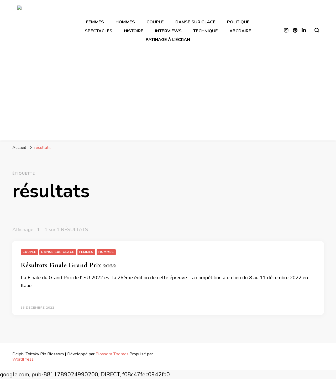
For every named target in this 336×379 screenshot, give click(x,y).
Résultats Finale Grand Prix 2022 (68, 265)
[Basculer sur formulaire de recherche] (316, 30)
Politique (238, 22)
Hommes (125, 22)
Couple (155, 22)
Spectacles (98, 31)
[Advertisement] (168, 97)
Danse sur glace (195, 22)
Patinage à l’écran (168, 40)
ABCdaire (240, 31)
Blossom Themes (112, 354)
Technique (205, 31)
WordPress (23, 359)
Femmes (95, 22)
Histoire (133, 31)
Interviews (168, 31)
